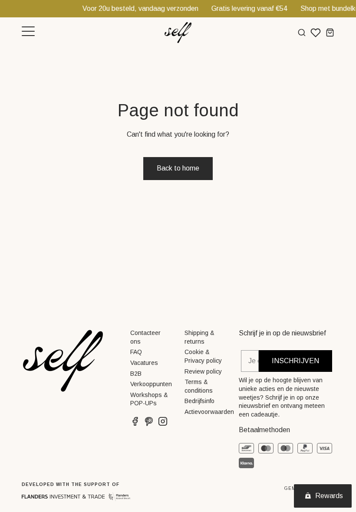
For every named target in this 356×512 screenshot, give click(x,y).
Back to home (178, 168)
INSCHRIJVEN (295, 360)
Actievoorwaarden (209, 411)
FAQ (136, 351)
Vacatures (144, 362)
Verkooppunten (151, 384)
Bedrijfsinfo (199, 400)
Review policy (203, 371)
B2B (136, 373)
